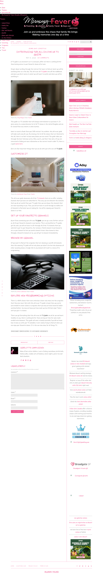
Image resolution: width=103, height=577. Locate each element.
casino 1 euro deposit (80, 537)
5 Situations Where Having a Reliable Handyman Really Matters (80, 108)
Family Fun (5, 25)
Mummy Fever (51, 572)
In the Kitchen (6, 38)
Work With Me (6, 13)
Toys (3, 48)
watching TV (44, 331)
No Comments (43, 58)
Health (4, 33)
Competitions (6, 23)
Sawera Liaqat (74, 115)
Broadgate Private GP (80, 468)
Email (13, 398)
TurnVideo (72, 131)
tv (30, 331)
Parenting (5, 43)
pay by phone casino (79, 390)
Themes (4, 10)
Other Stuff (6, 40)
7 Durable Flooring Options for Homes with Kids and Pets (79, 91)
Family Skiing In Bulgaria (83, 138)
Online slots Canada (76, 409)
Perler (71, 138)
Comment (14, 372)
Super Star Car (74, 106)
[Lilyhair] (81, 505)
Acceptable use (21, 566)
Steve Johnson (21, 291)
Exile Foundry (73, 124)
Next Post (50, 342)
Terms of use (44, 566)
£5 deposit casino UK (75, 376)
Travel (4, 50)
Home (3, 8)
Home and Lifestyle (8, 35)
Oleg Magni (20, 118)
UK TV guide (36, 331)
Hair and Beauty (7, 30)
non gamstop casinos (80, 518)
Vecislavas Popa (22, 194)
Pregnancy (5, 45)
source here (19, 144)
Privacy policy (33, 566)
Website (13, 405)
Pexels (30, 118)
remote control (24, 331)
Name (13, 392)
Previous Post (24, 342)
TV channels (41, 198)
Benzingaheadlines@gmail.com (80, 308)
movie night (15, 331)
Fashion (4, 28)
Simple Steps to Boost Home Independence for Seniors (80, 117)
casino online (87, 397)
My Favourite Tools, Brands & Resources (14, 15)
